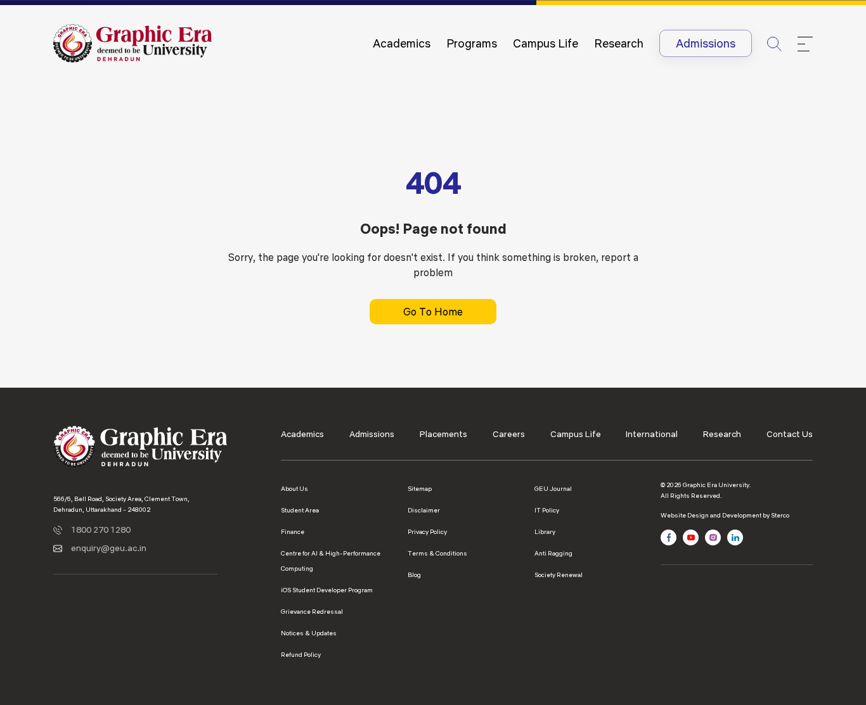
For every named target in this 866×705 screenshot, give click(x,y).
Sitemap (420, 489)
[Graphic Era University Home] (132, 42)
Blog (414, 575)
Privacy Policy (427, 532)
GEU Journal (553, 489)
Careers (509, 434)
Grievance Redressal (312, 611)
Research (618, 43)
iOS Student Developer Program (327, 590)
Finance (292, 532)
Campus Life (545, 43)
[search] (774, 43)
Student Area (300, 510)
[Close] (805, 43)
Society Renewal (558, 575)
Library (544, 532)
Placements (443, 434)
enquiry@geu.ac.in (108, 548)
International (652, 434)
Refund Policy (301, 655)
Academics (401, 43)
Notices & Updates (309, 633)
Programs (471, 43)
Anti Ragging (553, 553)
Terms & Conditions (437, 553)
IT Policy (546, 510)
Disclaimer (424, 510)
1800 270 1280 (101, 529)
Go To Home (433, 311)
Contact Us (789, 434)
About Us (294, 489)
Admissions (705, 43)
